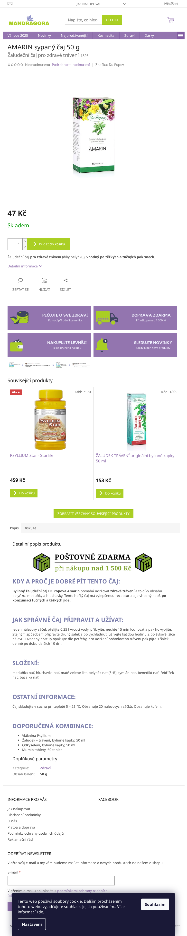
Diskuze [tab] (30, 528)
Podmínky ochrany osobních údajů (36, 833)
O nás (12, 821)
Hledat (112, 20)
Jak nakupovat (89, 4)
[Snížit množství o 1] (24, 247)
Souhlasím (155, 904)
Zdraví (45, 768)
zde (40, 912)
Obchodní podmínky (24, 814)
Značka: (109, 64)
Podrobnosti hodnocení (71, 64)
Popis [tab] (14, 528)
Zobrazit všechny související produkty (93, 513)
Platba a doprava (21, 827)
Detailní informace (23, 266)
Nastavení (32, 924)
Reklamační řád (20, 839)
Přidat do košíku (52, 244)
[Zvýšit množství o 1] (24, 241)
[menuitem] (18, 35)
